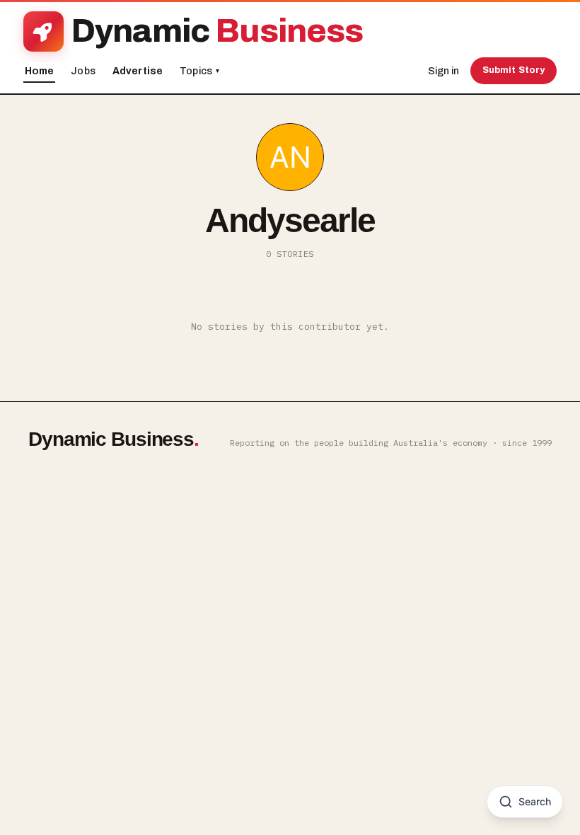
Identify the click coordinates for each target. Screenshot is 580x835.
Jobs (83, 71)
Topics (199, 71)
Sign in (443, 71)
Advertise (137, 71)
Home (39, 71)
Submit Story (513, 70)
